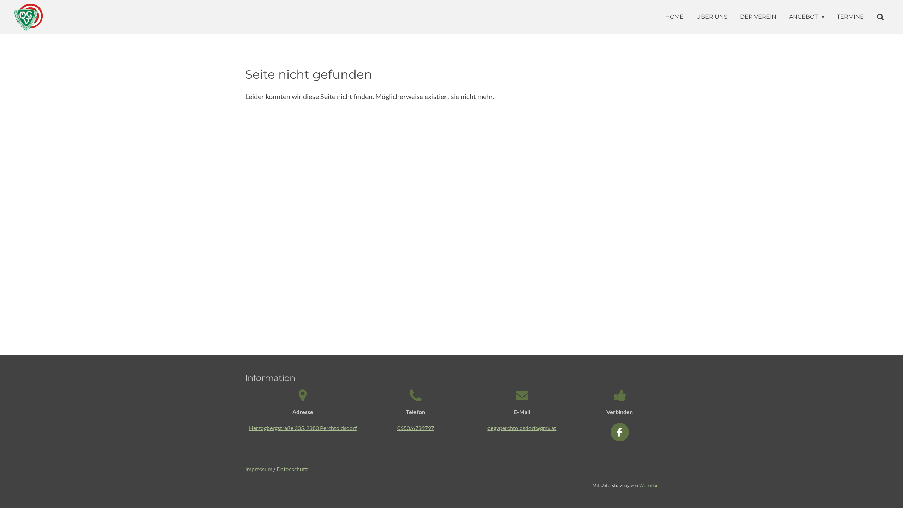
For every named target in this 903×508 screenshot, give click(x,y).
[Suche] (880, 17)
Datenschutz (292, 469)
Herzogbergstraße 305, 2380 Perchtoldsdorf (303, 427)
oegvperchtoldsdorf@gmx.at (521, 427)
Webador (648, 485)
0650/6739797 (415, 427)
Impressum (259, 469)
